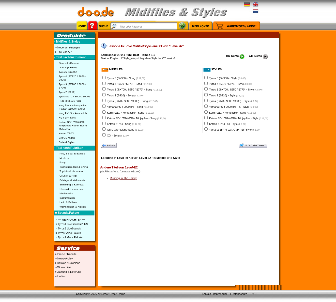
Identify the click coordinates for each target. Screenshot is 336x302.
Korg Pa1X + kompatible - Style (232, 112)
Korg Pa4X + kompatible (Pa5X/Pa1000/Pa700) (73, 107)
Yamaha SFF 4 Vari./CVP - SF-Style (234, 129)
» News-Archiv (63, 258)
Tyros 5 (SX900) (68, 72)
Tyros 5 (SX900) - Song (126, 78)
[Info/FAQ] (92, 31)
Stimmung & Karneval (72, 184)
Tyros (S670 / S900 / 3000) (74, 96)
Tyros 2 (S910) (67, 92)
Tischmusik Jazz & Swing (74, 167)
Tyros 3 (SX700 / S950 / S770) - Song (134, 89)
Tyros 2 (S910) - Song (125, 95)
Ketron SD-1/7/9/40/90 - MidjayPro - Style (238, 118)
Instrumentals (67, 197)
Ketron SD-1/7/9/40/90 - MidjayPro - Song (136, 118)
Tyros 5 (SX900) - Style (227, 78)
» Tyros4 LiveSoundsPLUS (71, 224)
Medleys (64, 158)
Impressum (220, 293)
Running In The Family (123, 178)
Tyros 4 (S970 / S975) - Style (230, 83)
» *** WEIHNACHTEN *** (70, 219)
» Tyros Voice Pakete (68, 232)
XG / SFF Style (67, 117)
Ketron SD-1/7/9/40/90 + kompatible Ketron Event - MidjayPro (73, 125)
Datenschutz (239, 293)
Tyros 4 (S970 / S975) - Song (129, 83)
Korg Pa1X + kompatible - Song (130, 112)
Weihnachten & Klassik (73, 206)
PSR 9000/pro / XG (70, 101)
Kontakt (206, 293)
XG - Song (118, 135)
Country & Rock (68, 175)
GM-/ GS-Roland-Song (125, 129)
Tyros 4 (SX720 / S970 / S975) (72, 78)
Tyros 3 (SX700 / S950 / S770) (72, 86)
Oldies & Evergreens (71, 189)
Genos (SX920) (67, 67)
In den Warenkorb (255, 145)
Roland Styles (67, 142)
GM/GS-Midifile (67, 137)
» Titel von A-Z (63, 51)
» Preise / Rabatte (65, 254)
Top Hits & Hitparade (71, 171)
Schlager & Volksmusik (72, 180)
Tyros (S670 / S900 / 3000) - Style (233, 101)
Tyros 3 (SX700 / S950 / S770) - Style (235, 89)
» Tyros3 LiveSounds (68, 228)
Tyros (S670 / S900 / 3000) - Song (132, 101)
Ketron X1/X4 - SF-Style (227, 123)
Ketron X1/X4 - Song (124, 123)
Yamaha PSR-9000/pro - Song (130, 106)
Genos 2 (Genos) (68, 63)
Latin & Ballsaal (68, 202)
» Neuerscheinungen (67, 47)
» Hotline (59, 276)
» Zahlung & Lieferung (67, 271)
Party (62, 162)
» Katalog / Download (67, 262)
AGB (254, 293)
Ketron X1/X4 (66, 133)
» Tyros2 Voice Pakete (68, 237)
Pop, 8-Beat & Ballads (72, 153)
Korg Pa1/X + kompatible (73, 113)
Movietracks (66, 193)
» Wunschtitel (62, 267)
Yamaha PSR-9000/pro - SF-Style (233, 106)
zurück (111, 145)
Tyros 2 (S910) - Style (226, 95)
